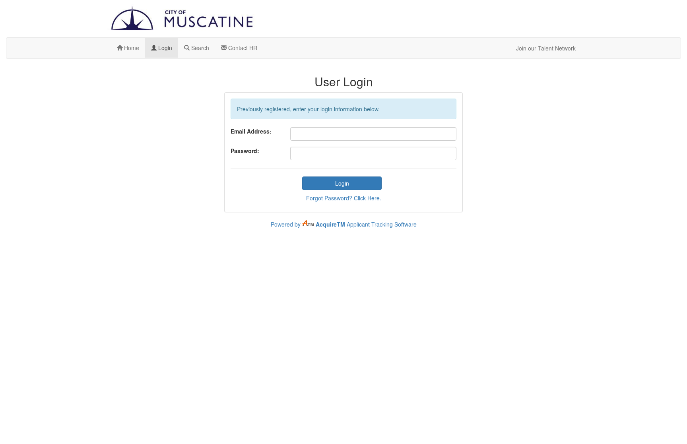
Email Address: (251, 131)
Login (164, 48)
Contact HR (242, 48)
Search (199, 48)
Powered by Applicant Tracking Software (344, 224)
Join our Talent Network (546, 48)
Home (130, 48)
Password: (245, 151)
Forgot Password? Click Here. (343, 198)
